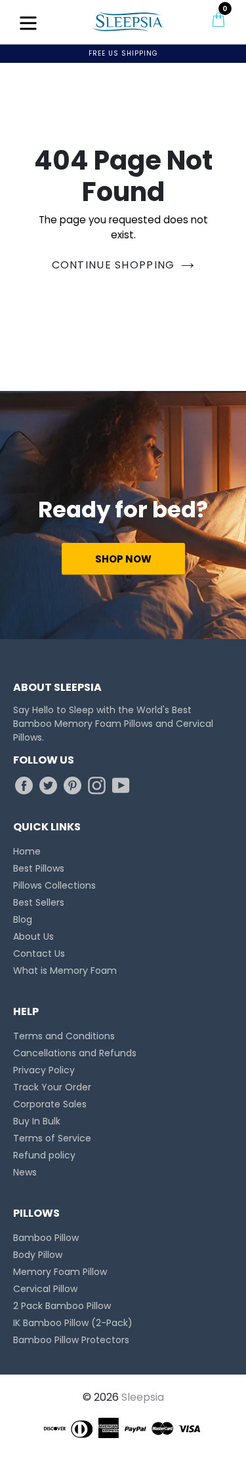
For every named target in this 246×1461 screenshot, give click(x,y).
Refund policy (44, 1155)
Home (27, 851)
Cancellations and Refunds (74, 1053)
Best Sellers (38, 902)
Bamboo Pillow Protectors (71, 1339)
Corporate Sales (50, 1104)
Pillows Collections (54, 885)
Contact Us (39, 953)
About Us (33, 936)
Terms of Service (52, 1138)
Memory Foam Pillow (60, 1271)
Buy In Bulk (36, 1121)
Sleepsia (142, 1397)
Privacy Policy (44, 1070)
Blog (22, 919)
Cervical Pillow (45, 1288)
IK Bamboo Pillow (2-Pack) (73, 1322)
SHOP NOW (123, 559)
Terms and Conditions (64, 1036)
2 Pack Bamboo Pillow (62, 1305)
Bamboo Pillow (46, 1237)
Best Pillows (38, 868)
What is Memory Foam (65, 970)
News (25, 1172)
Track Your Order (52, 1087)
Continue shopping (113, 264)
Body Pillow (37, 1254)
